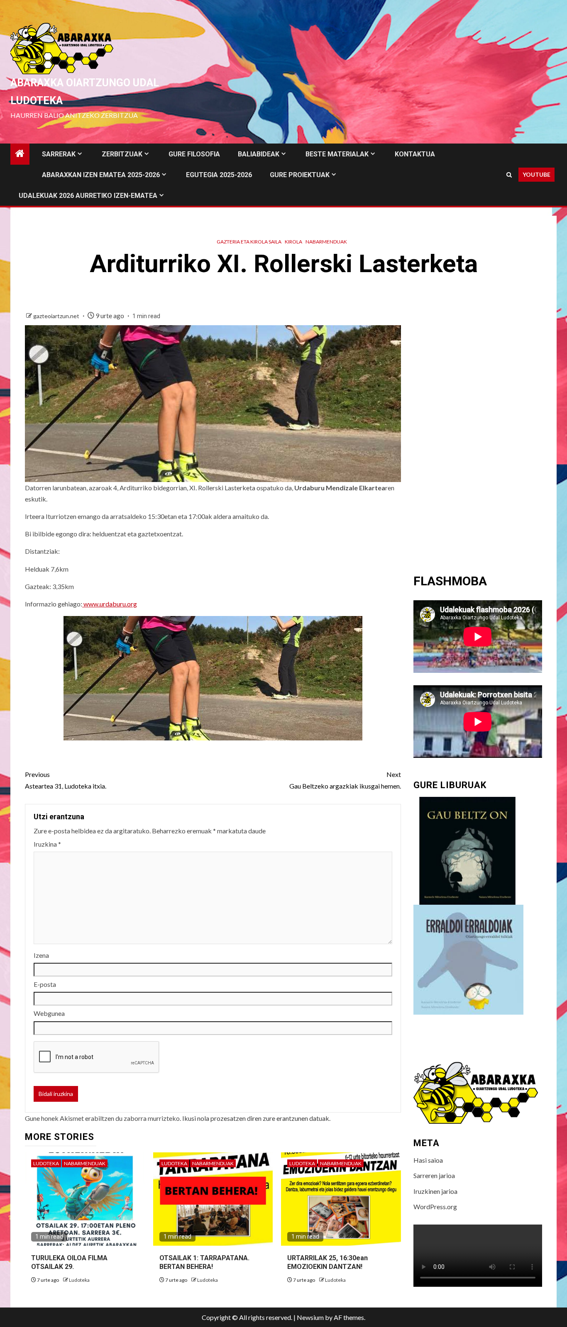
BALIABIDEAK (258, 154)
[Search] (509, 175)
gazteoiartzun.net (57, 315)
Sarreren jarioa (434, 1175)
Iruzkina (47, 844)
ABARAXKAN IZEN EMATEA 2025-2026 (101, 175)
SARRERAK (59, 154)
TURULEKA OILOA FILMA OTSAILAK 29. (69, 1262)
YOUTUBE (536, 174)
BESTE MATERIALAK (337, 154)
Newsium (310, 1317)
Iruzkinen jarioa (435, 1191)
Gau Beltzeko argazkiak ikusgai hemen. (345, 779)
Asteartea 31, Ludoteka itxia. (65, 779)
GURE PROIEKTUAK (300, 175)
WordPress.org (435, 1206)
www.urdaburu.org (109, 604)
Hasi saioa (428, 1160)
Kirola (293, 242)
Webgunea (49, 1013)
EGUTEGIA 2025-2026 (219, 175)
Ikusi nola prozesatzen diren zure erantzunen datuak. (256, 1118)
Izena (41, 955)
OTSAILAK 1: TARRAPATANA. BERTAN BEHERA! (204, 1262)
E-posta (45, 984)
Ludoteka (46, 1163)
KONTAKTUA (415, 154)
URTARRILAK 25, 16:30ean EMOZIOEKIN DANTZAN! (327, 1262)
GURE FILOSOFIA (194, 154)
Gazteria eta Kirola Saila (249, 242)
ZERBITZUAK (122, 154)
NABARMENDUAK (326, 242)
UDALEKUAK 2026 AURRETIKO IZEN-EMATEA (88, 196)
